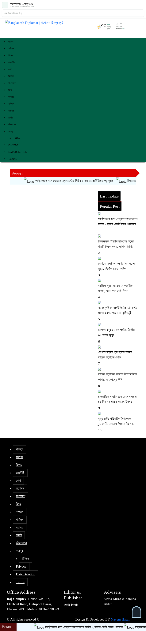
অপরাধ (11, 96)
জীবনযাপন (12, 124)
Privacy (13, 144)
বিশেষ (10, 55)
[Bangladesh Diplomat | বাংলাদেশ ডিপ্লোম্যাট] (62, 22)
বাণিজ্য (11, 103)
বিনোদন (11, 76)
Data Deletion (17, 151)
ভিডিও (17, 138)
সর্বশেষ (11, 48)
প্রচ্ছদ (10, 41)
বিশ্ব (10, 90)
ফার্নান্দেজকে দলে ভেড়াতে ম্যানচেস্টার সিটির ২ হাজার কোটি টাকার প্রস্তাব (68, 181)
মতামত (11, 110)
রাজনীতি (11, 62)
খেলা (10, 69)
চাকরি (10, 117)
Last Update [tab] (109, 196)
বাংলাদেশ (12, 83)
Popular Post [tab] (110, 206)
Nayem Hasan (120, 619)
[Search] (139, 13)
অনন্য (10, 131)
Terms (12, 158)
